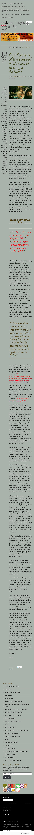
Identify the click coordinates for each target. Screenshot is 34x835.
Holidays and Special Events (14, 701)
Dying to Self (9, 698)
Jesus (5, 123)
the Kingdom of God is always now (4, 163)
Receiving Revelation (11, 742)
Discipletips (8, 695)
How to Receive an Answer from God (16, 709)
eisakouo (7, 22)
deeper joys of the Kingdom (4, 116)
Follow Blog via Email (12, 764)
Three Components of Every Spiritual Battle (15, 10)
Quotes (7, 739)
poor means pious (5, 135)
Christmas (8, 689)
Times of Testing (10, 754)
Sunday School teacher (4, 155)
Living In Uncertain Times (13, 721)
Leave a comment (30, 77)
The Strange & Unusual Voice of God (16, 751)
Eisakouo (6, 815)
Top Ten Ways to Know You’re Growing (15, 14)
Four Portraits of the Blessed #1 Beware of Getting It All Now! (20, 63)
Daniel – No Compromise (13, 692)
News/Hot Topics (10, 727)
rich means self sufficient (4, 145)
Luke (2, 125)
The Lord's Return (10, 748)
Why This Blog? (7, 17)
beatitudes (4, 100)
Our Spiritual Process (11, 733)
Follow (7, 777)
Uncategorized (9, 757)
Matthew (4, 131)
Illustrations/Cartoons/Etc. (13, 715)
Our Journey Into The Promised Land (16, 730)
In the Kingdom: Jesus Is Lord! (12, 3)
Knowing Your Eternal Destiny (13, 7)
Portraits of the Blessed (12, 736)
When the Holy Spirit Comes (13, 760)
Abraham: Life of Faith (12, 686)
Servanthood (9, 745)
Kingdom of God (10, 718)
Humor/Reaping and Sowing (14, 712)
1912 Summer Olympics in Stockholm (4, 94)
